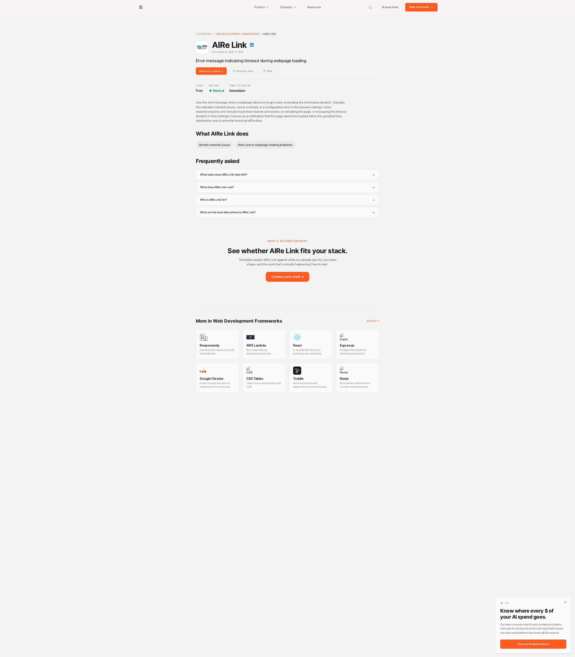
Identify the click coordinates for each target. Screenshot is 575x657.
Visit (269, 71)
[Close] (565, 602)
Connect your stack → (287, 277)
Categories (204, 34)
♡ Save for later (243, 71)
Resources (314, 7)
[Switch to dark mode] (370, 7)
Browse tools (390, 7)
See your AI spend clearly (533, 644)
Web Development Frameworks (237, 34)
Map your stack (419, 7)
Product (259, 7)
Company (286, 7)
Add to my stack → (211, 71)
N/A (231, 52)
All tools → (373, 320)
